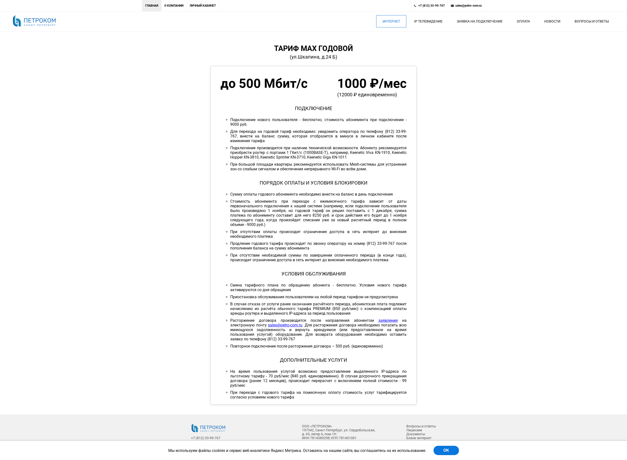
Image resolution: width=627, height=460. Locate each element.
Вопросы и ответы (592, 21)
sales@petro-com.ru (468, 5)
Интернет (391, 21)
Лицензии (414, 430)
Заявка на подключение (480, 21)
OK (446, 450)
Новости (552, 21)
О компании (173, 5)
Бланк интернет (419, 438)
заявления (388, 320)
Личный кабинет (203, 5)
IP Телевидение (428, 21)
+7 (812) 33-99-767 (431, 5)
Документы (415, 434)
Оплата (523, 21)
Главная (151, 5)
